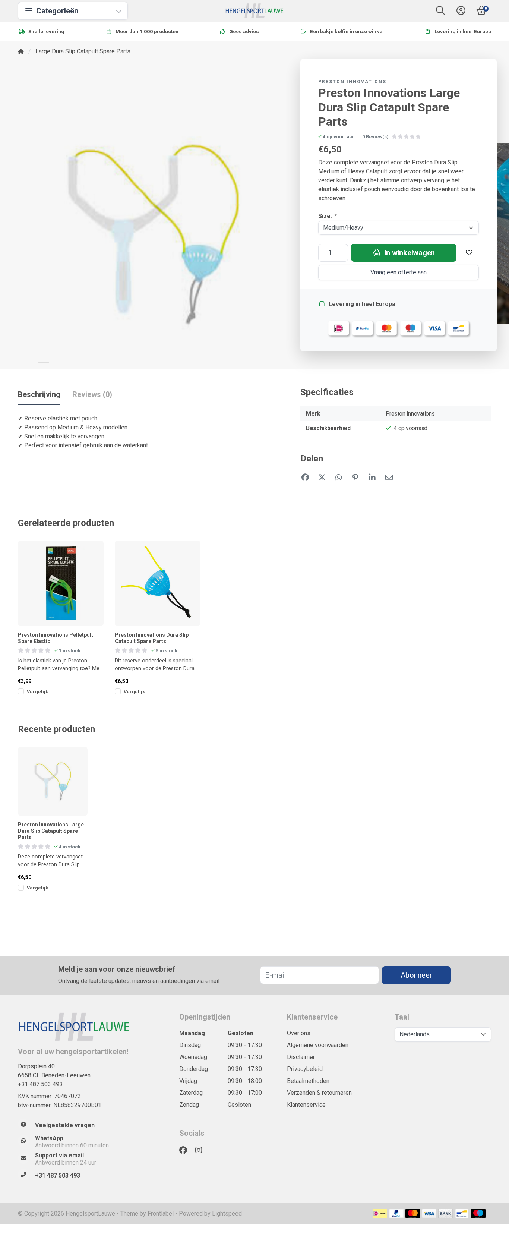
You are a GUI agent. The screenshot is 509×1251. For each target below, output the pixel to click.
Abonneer (416, 975)
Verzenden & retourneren (319, 1092)
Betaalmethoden (308, 1080)
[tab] (92, 396)
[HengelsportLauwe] (254, 11)
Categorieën (57, 10)
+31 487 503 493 (40, 1084)
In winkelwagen (409, 252)
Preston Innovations (352, 81)
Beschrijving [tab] (39, 394)
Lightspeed (227, 1213)
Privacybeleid (305, 1068)
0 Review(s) (375, 136)
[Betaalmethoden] (380, 1213)
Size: (327, 216)
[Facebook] (186, 1150)
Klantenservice (306, 1104)
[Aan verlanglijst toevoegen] (469, 253)
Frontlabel (161, 1213)
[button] (440, 12)
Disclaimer (301, 1057)
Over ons (298, 1033)
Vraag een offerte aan (398, 272)
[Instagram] (201, 1150)
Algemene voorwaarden (317, 1045)
